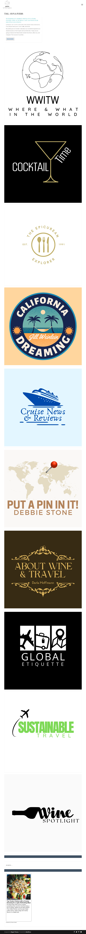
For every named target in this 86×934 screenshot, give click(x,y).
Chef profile (20, 24)
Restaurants (15, 26)
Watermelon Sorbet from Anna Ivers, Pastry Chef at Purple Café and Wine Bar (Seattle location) (22, 20)
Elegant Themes (15, 932)
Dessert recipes (30, 24)
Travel (19, 26)
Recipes (10, 26)
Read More (10, 39)
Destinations (37, 24)
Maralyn (9, 24)
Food (7, 26)
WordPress (28, 932)
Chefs (25, 24)
